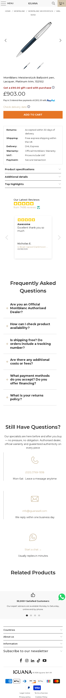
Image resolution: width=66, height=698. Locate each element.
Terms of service (41, 693)
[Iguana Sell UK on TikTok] (38, 661)
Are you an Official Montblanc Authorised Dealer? (28, 308)
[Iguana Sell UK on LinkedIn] (32, 661)
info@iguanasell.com (35, 511)
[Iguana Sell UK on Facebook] (21, 661)
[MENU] (1, 3)
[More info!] (53, 88)
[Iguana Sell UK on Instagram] (26, 661)
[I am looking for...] (53, 3)
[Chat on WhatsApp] (61, 598)
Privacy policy (24, 697)
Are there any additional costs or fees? (29, 361)
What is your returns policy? (26, 397)
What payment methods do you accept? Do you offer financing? (30, 379)
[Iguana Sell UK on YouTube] (44, 661)
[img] (35, 204)
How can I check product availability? (30, 326)
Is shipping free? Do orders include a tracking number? (30, 344)
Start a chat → (33, 549)
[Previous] (6, 40)
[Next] (60, 40)
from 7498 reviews (25, 207)
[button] (7, 237)
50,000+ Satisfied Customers (33, 601)
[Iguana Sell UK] (33, 3)
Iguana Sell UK (45, 673)
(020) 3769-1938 (34, 472)
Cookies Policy (41, 697)
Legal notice (25, 693)
